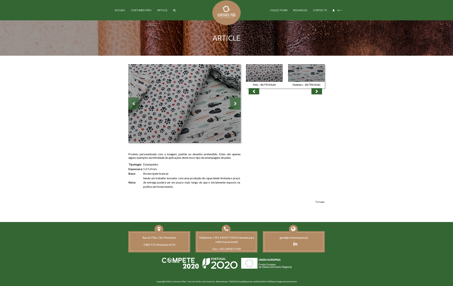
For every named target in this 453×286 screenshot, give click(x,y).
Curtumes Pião (141, 10)
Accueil (120, 10)
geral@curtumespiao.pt (294, 237)
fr (338, 10)
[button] (133, 103)
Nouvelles (300, 10)
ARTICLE (162, 10)
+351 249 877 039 (229, 248)
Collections (279, 10)
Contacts (320, 10)
